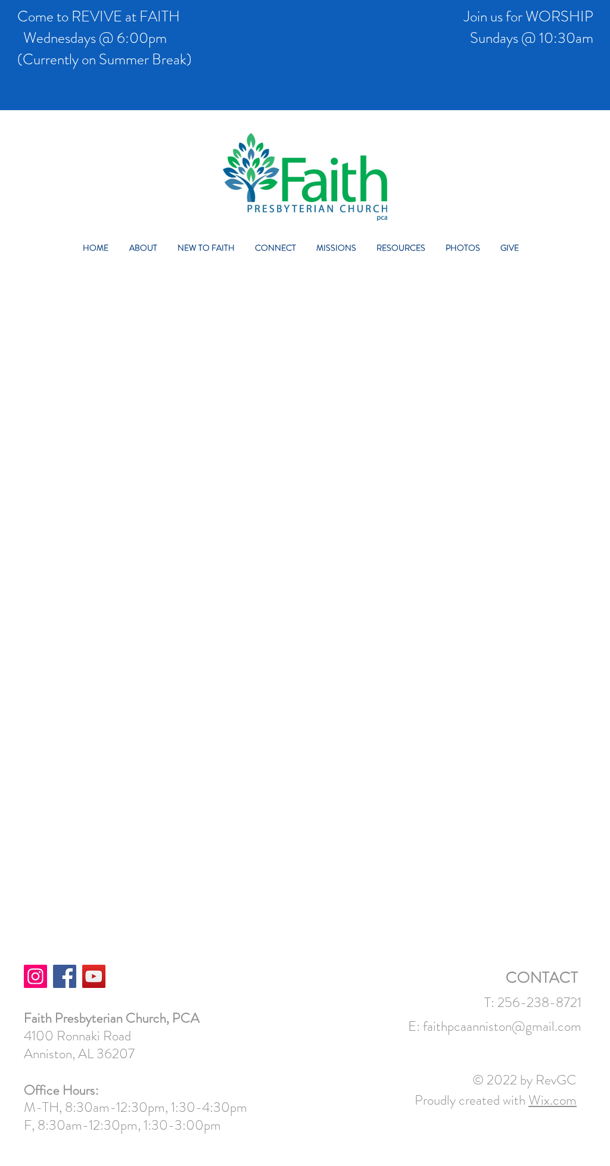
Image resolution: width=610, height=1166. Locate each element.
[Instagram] (35, 976)
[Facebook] (64, 976)
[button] (147, 248)
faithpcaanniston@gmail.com (502, 1026)
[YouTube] (93, 976)
